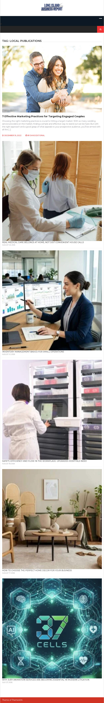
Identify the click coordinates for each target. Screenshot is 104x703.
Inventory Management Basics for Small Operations (33, 351)
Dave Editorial (37, 135)
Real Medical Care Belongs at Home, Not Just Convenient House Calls (43, 242)
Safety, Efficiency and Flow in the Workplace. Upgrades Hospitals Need (44, 461)
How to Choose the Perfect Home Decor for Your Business (37, 570)
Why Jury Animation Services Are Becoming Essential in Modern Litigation (45, 680)
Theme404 (17, 700)
